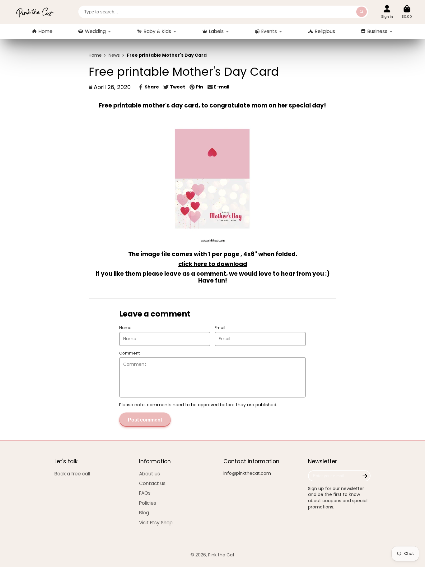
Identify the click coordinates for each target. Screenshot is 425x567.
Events (269, 31)
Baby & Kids (157, 31)
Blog (144, 512)
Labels (216, 31)
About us (149, 473)
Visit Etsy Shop (156, 522)
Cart (407, 11)
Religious (325, 31)
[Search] (361, 12)
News (114, 55)
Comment (129, 353)
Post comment (145, 419)
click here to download (212, 264)
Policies (147, 503)
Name (125, 327)
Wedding (95, 31)
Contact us (152, 483)
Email (220, 327)
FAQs (145, 493)
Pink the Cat (221, 555)
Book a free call (72, 473)
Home (46, 31)
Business (377, 31)
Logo (35, 12)
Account (387, 11)
